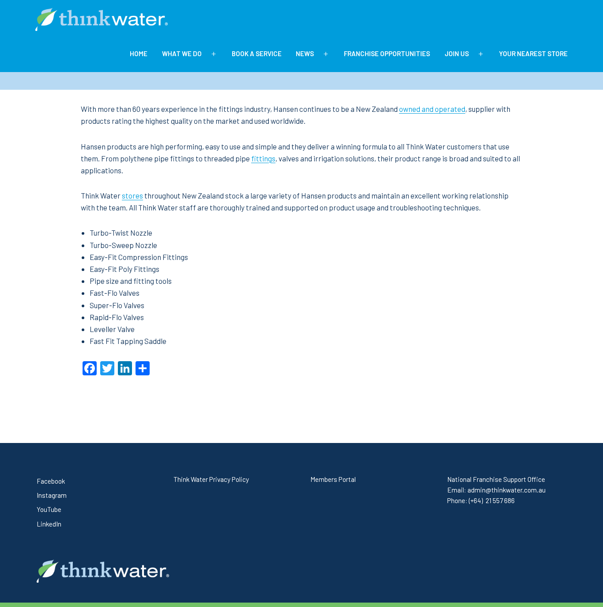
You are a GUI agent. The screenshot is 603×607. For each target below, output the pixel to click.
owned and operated (432, 108)
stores (132, 195)
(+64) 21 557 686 (492, 500)
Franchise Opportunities (387, 53)
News (305, 53)
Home (138, 53)
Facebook (51, 481)
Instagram (52, 495)
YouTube (49, 509)
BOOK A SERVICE (257, 53)
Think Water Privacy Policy (211, 479)
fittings (263, 158)
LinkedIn (49, 524)
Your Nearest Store (533, 53)
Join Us (457, 53)
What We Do (182, 53)
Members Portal (333, 479)
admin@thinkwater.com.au (506, 490)
